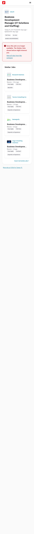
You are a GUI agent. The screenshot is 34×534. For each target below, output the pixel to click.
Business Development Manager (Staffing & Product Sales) (17, 79)
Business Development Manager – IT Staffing (17, 102)
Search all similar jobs (21, 161)
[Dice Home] (3, 2)
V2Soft (12, 12)
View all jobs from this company (14, 57)
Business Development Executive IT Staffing (17, 146)
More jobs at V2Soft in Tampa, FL (12, 167)
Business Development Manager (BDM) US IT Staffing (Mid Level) (17, 124)
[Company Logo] (9, 75)
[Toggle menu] (30, 2)
